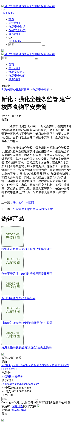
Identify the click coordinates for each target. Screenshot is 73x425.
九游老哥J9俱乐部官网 (15, 89)
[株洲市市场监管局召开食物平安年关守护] (12, 245)
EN (3, 13)
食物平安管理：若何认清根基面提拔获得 (26, 273)
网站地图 (17, 406)
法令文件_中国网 (23, 202)
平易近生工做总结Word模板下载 (33, 209)
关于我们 (14, 22)
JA (12, 13)
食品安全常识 (17, 26)
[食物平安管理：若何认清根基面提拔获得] (12, 270)
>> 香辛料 (17, 376)
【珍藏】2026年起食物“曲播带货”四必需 (26, 322)
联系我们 (14, 34)
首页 (11, 19)
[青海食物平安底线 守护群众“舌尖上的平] (12, 344)
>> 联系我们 (9, 369)
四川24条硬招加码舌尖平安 (18, 298)
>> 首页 (6, 365)
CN (8, 13)
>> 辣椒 (6, 376)
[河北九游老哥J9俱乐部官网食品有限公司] (28, 6)
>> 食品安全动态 (58, 365)
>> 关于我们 (19, 365)
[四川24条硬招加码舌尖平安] (12, 294)
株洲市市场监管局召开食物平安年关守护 (26, 249)
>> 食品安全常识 (37, 365)
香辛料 (15, 410)
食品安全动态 (17, 30)
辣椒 (23, 410)
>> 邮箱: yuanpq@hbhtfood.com (20, 383)
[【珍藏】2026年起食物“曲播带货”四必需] (12, 319)
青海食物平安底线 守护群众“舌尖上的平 (26, 347)
